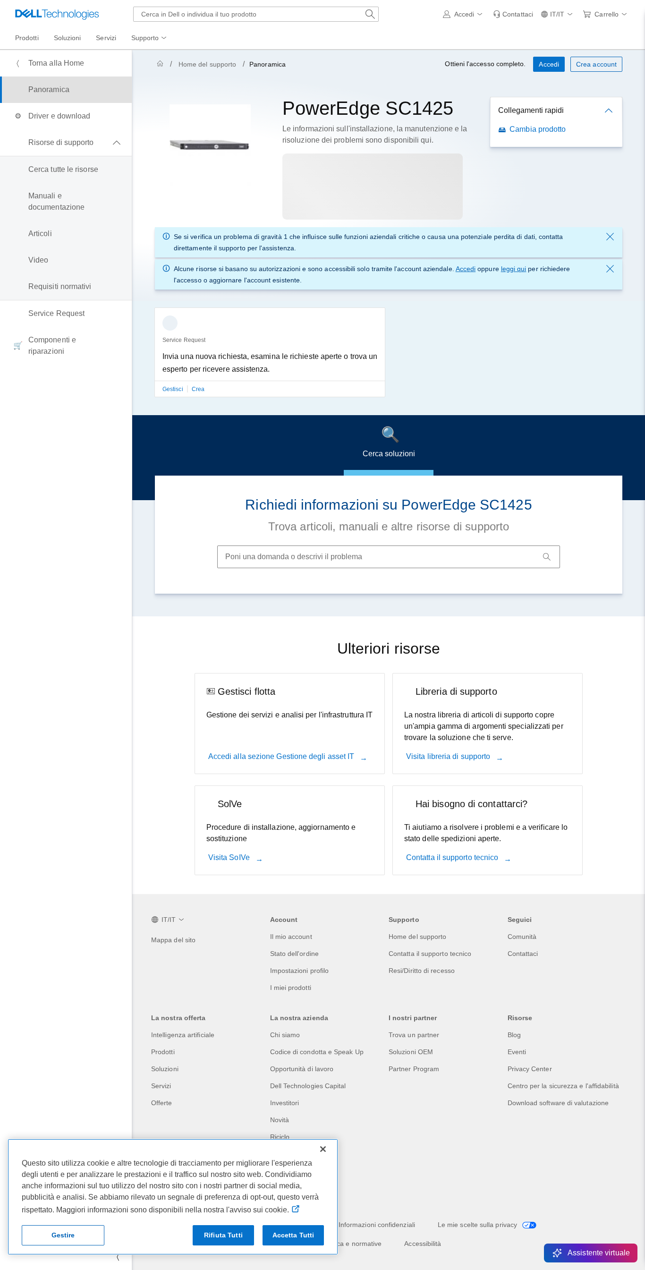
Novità (279, 1120)
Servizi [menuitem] (106, 38)
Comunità (522, 936)
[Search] (546, 557)
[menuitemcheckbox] (66, 142)
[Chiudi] (323, 1149)
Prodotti (163, 1052)
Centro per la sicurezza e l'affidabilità (563, 1086)
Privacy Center (530, 1069)
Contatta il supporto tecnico (453, 857)
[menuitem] (150, 38)
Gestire (63, 1235)
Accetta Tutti (293, 1235)
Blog (514, 1035)
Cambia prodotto (537, 129)
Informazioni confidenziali (377, 1224)
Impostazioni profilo (299, 970)
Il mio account (291, 936)
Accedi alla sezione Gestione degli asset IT (282, 756)
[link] (513, 14)
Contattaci (523, 953)
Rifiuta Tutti (223, 1235)
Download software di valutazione (558, 1103)
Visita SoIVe (230, 857)
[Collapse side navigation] (117, 1257)
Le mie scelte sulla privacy (478, 1224)
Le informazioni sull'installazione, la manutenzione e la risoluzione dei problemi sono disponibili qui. (374, 134)
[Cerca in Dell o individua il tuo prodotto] (370, 14)
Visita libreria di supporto (449, 756)
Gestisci (173, 389)
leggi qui (513, 269)
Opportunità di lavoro (302, 1069)
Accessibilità (422, 1243)
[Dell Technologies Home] (57, 14)
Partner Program (414, 1069)
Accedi (465, 269)
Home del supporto (207, 64)
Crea (198, 389)
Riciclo (280, 1137)
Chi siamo (285, 1035)
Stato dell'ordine (294, 953)
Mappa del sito (173, 940)
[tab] (388, 445)
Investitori (284, 1103)
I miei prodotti (290, 987)
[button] (464, 14)
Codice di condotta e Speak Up (317, 1052)
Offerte (161, 1103)
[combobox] (256, 14)
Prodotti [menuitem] (27, 38)
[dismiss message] (610, 236)
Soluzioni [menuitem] (67, 38)
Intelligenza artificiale (182, 1035)
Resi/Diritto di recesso (422, 970)
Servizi (161, 1086)
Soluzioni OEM (411, 1052)
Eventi (517, 1052)
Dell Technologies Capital (308, 1086)
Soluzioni (164, 1069)
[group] (270, 358)
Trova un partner (414, 1035)
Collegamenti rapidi (531, 110)
